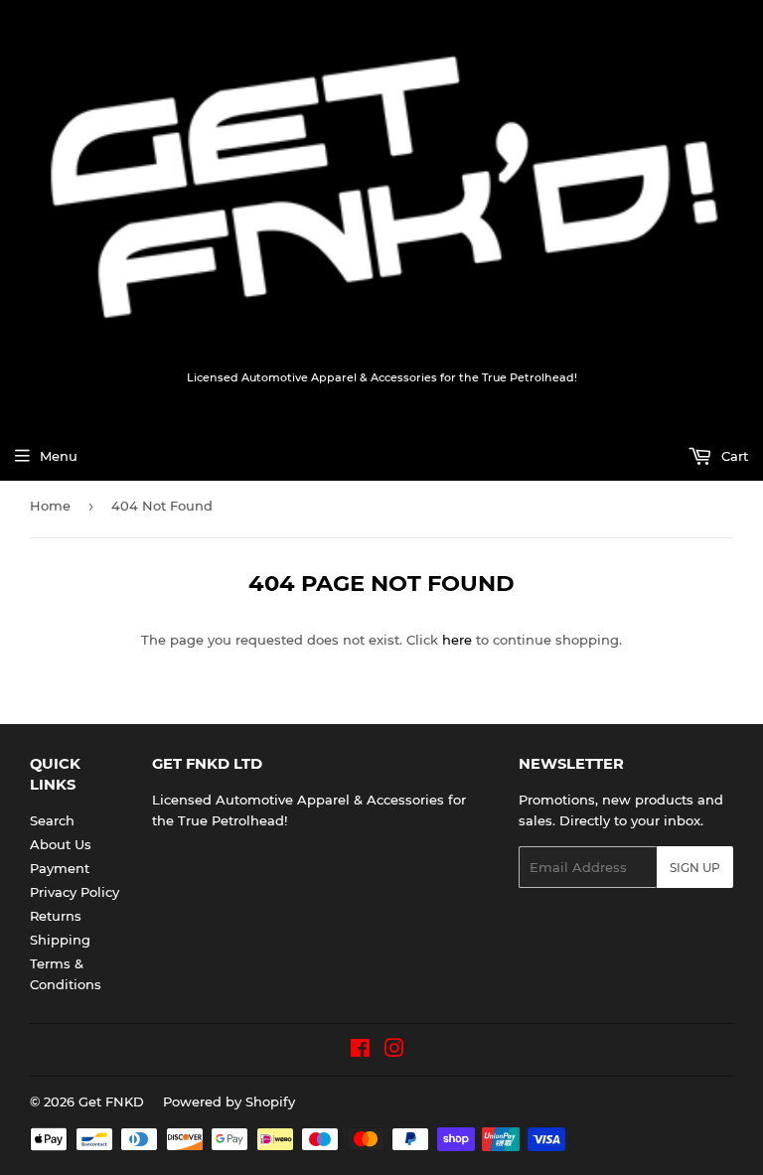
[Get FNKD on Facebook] (360, 1051)
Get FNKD (111, 1101)
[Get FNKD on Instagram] (394, 1051)
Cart (732, 456)
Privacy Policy (74, 892)
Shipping (60, 940)
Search (52, 820)
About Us (60, 844)
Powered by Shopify (229, 1101)
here (457, 640)
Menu (58, 456)
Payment (59, 868)
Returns (55, 916)
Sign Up (695, 867)
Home (50, 506)
